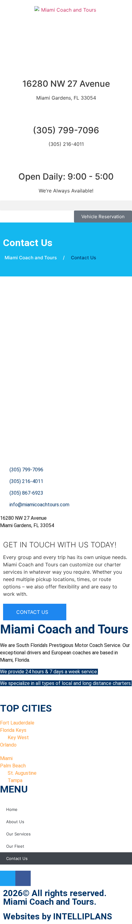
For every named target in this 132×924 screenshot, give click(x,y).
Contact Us (17, 858)
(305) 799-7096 (66, 130)
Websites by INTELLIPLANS (57, 916)
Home (11, 809)
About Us (15, 821)
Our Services (18, 833)
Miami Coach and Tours (31, 257)
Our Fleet (15, 846)
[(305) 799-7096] (66, 115)
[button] (66, 205)
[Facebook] (23, 878)
